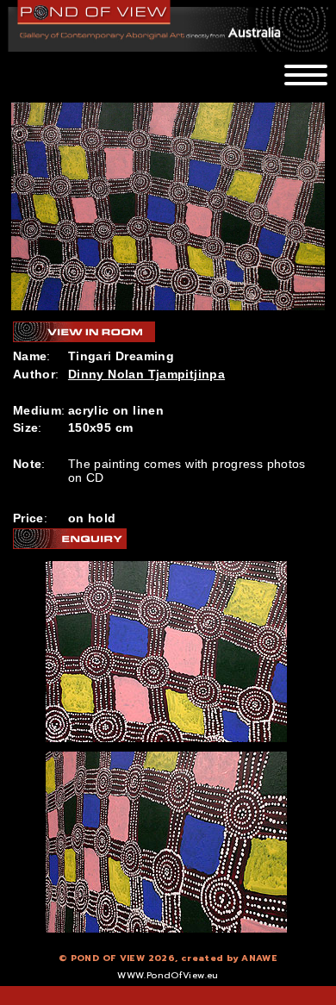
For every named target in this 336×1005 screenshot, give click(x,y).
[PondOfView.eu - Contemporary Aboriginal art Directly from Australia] (94, 11)
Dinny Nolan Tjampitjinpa (146, 374)
